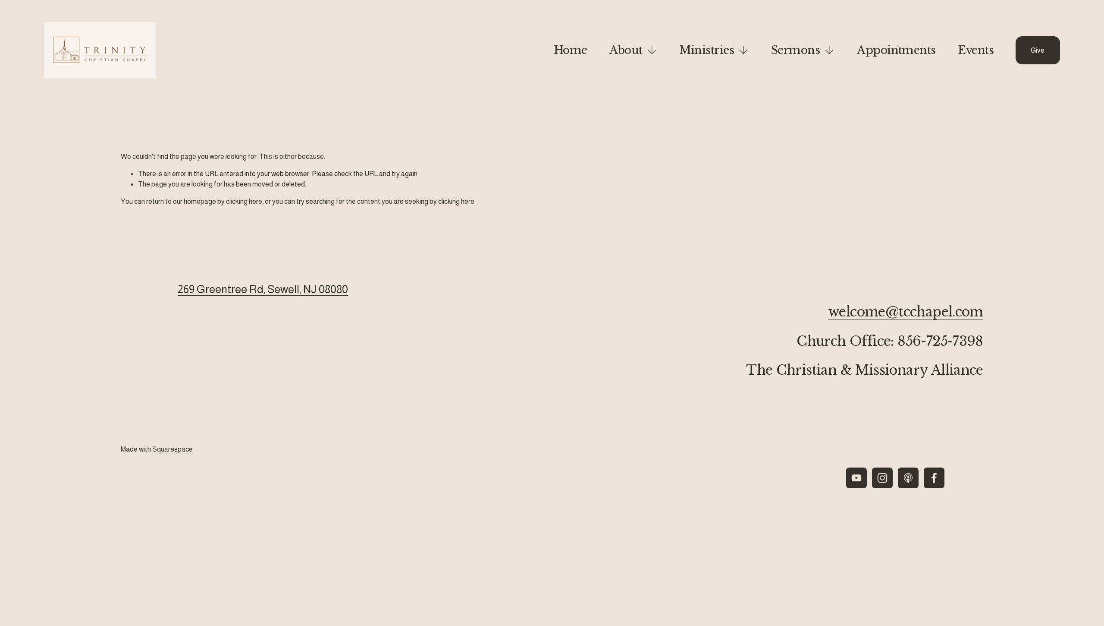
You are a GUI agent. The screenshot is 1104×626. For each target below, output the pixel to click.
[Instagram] (882, 478)
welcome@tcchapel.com (905, 312)
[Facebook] (934, 478)
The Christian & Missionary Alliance (864, 370)
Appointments (896, 50)
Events (976, 50)
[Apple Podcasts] (908, 478)
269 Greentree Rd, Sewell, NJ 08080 (263, 289)
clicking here (244, 201)
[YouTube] (856, 478)
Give (1037, 50)
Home (570, 50)
